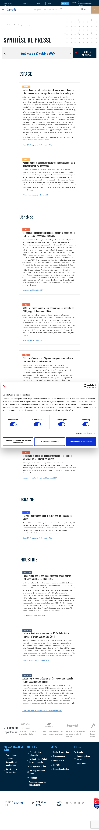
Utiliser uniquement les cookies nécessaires (18, 441)
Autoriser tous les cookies (81, 442)
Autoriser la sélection (50, 442)
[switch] (37, 424)
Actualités (9, 25)
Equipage (65, 3)
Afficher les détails (84, 433)
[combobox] (9, 4)
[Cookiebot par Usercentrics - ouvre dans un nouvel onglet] (85, 386)
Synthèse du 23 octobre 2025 (38, 53)
